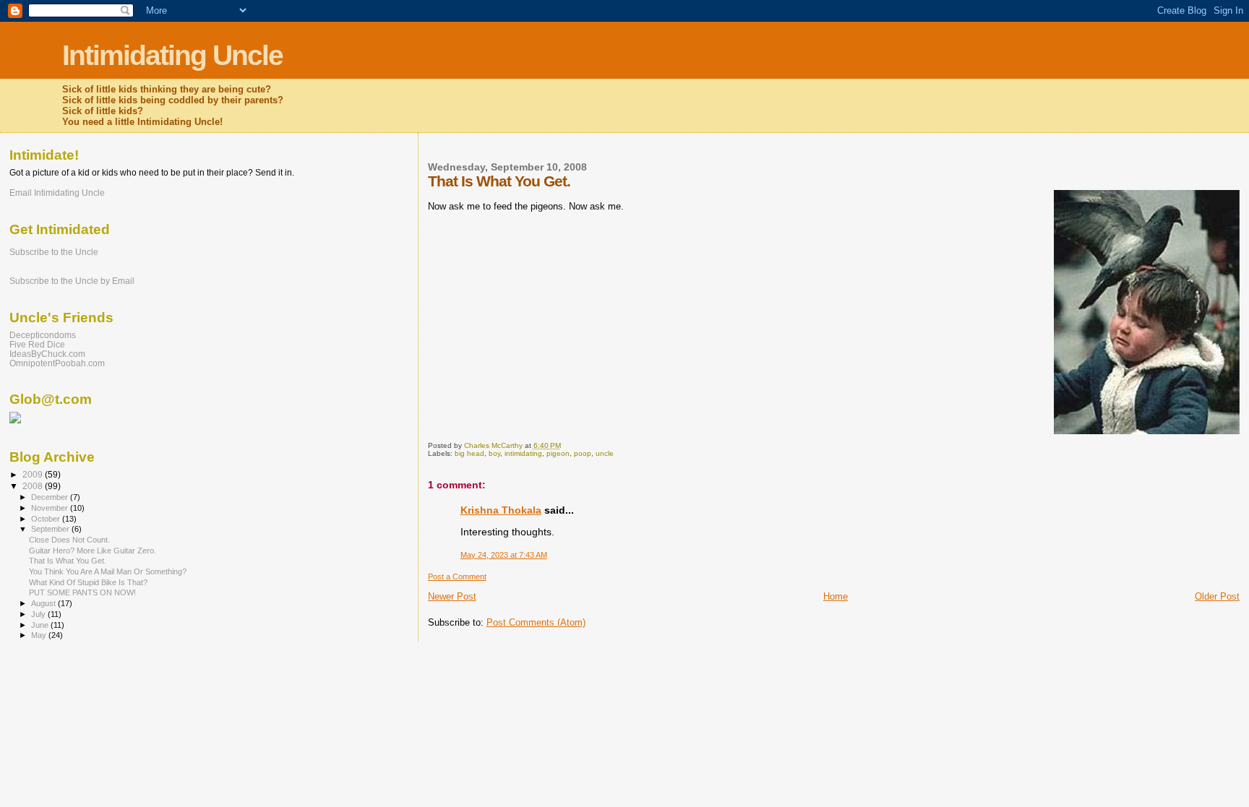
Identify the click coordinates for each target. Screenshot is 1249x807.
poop (582, 453)
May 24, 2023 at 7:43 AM (503, 555)
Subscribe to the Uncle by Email (71, 281)
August (44, 603)
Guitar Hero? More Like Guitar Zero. (92, 550)
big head (469, 453)
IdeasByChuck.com (47, 353)
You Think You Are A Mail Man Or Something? (107, 571)
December (50, 497)
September (51, 529)
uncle (605, 453)
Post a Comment (457, 576)
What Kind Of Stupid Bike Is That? (88, 582)
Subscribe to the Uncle (53, 252)
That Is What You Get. (67, 560)
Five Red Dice (37, 344)
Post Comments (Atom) (535, 622)
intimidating (523, 453)
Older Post (1217, 596)
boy (494, 453)
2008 (33, 486)
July (39, 614)
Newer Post (452, 596)
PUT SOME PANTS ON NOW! (82, 592)
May (39, 635)
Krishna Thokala (500, 510)
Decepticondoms (42, 335)
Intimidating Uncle (172, 55)
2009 (33, 474)
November (50, 508)
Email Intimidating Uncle (57, 193)
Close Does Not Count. (69, 539)
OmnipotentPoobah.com (57, 363)
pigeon (558, 453)
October (46, 518)
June (41, 625)
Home (835, 596)
